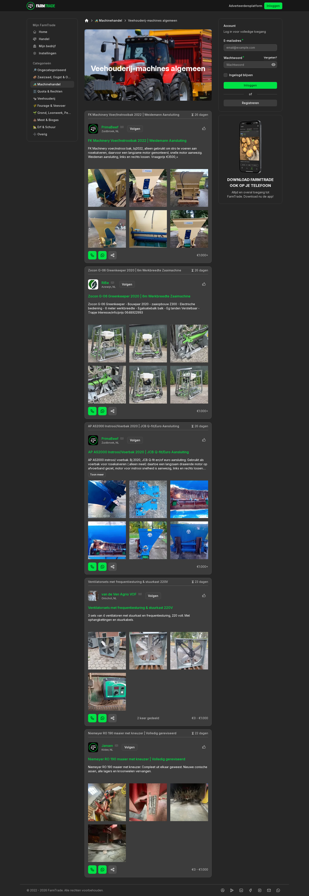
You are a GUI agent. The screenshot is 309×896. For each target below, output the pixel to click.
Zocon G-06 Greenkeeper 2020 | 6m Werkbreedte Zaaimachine (134, 270)
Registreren (250, 103)
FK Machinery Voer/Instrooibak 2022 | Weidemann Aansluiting (133, 114)
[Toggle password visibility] (273, 64)
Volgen (135, 128)
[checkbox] (225, 75)
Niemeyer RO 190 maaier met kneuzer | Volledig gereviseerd (132, 733)
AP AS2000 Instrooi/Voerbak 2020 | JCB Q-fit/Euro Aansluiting (133, 426)
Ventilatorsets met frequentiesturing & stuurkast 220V (128, 581)
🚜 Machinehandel (108, 20)
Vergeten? (270, 57)
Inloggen (273, 6)
